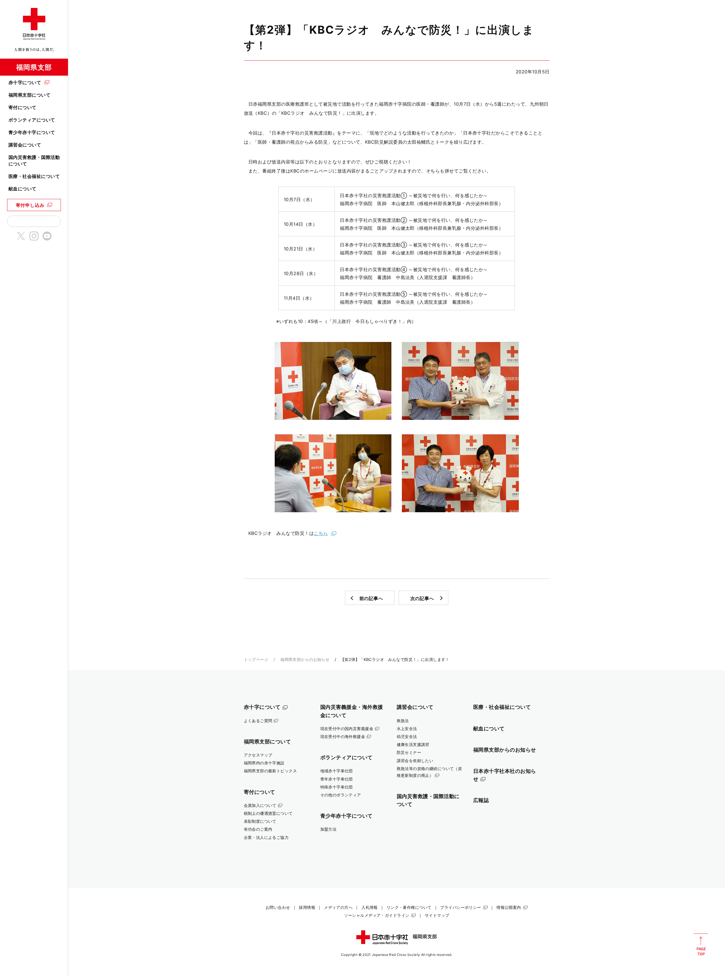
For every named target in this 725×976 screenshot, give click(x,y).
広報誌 (481, 800)
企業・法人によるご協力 (266, 837)
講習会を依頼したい (415, 760)
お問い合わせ (278, 907)
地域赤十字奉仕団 (336, 770)
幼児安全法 (407, 736)
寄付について (22, 107)
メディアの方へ (338, 907)
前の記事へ (371, 598)
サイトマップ (437, 915)
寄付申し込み (30, 205)
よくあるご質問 (258, 720)
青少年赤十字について (31, 132)
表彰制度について (260, 821)
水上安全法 (407, 728)
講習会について (24, 145)
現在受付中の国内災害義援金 (347, 728)
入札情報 (369, 907)
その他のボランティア (340, 794)
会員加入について (260, 805)
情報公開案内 (508, 907)
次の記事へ (422, 598)
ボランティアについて (31, 120)
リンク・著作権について (409, 907)
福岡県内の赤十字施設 (264, 762)
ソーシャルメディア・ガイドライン (377, 915)
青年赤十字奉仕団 (336, 779)
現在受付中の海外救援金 (342, 736)
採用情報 (307, 907)
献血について (22, 189)
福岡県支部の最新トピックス (270, 770)
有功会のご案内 (258, 829)
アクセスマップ (258, 754)
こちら (321, 533)
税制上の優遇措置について (268, 813)
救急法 (403, 720)
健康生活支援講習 (413, 744)
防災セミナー (409, 752)
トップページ (256, 659)
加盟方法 (328, 829)
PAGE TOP (701, 945)
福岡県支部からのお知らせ (304, 659)
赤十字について (24, 82)
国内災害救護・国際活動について (34, 160)
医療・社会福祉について (34, 176)
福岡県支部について (29, 95)
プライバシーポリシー (460, 907)
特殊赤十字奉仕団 (336, 786)
